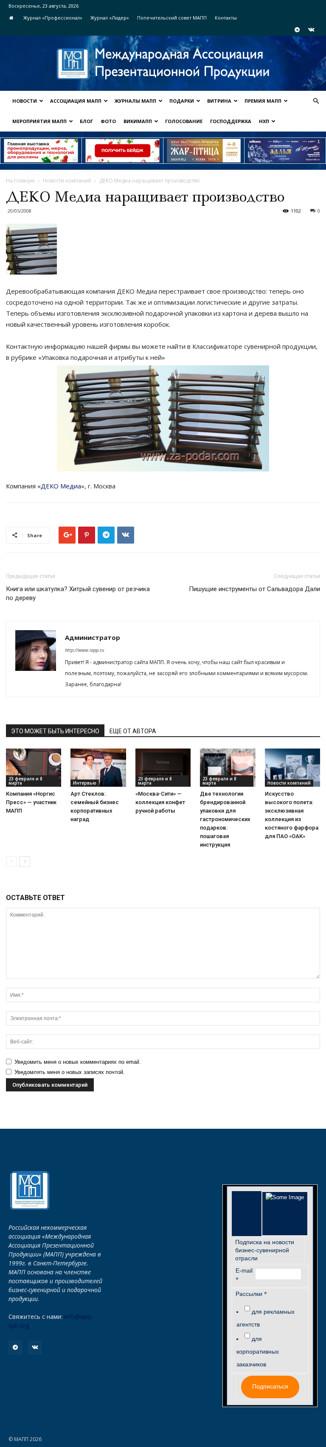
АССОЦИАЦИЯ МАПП (75, 101)
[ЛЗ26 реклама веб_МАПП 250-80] (285, 151)
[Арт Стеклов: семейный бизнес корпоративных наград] (98, 768)
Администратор (92, 637)
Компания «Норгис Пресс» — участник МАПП (31, 802)
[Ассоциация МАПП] (163, 63)
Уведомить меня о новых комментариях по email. (77, 1062)
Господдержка (230, 121)
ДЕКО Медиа (61, 486)
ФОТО (108, 121)
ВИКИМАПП (138, 121)
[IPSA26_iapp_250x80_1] (41, 151)
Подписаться (270, 1386)
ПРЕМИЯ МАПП (262, 101)
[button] (316, 101)
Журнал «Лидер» (109, 17)
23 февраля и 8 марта (25, 781)
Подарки (181, 101)
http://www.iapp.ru (84, 650)
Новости (24, 101)
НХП (264, 121)
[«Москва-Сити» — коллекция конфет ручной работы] (163, 768)
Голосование (183, 121)
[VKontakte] (311, 30)
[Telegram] (297, 30)
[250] (204, 151)
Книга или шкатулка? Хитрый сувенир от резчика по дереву (78, 593)
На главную (20, 180)
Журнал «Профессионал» (52, 17)
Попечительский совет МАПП (172, 17)
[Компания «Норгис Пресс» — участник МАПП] (33, 768)
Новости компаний (67, 180)
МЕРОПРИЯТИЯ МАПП (39, 121)
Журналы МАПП (135, 101)
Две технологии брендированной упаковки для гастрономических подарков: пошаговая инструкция (225, 819)
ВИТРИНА (219, 101)
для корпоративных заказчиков (257, 1351)
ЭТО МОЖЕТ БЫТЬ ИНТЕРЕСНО (55, 731)
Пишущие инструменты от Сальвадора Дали (254, 589)
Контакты (226, 17)
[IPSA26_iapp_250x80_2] (122, 151)
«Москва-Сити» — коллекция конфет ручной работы (160, 802)
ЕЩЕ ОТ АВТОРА (133, 731)
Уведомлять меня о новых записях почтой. (69, 1072)
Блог (86, 121)
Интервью (84, 783)
